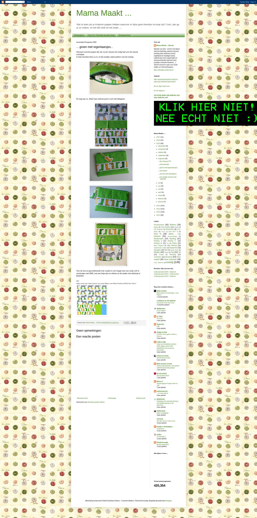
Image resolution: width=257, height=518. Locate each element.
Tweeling (172, 255)
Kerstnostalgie (172, 236)
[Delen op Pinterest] (135, 322)
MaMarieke (161, 309)
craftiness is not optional (166, 301)
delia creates (162, 291)
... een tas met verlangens (167, 174)
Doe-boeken (165, 227)
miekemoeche (162, 391)
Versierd (168, 257)
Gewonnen (170, 229)
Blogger (169, 501)
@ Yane (159, 316)
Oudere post (140, 398)
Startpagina (79, 35)
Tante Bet (160, 324)
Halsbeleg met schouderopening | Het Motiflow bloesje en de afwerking (167, 403)
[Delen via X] (130, 322)
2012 (158, 212)
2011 (158, 215)
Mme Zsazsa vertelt (164, 364)
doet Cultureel (170, 259)
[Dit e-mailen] (125, 322)
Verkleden (157, 257)
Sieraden (157, 250)
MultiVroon (161, 399)
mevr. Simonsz (159, 262)
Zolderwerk (161, 411)
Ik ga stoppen (161, 310)
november (162, 149)
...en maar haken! (162, 393)
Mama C (160, 381)
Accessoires (159, 225)
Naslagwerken (125, 35)
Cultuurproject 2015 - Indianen (165, 272)
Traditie (161, 254)
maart (160, 195)
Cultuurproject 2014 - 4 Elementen (166, 274)
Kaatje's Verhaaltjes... (165, 427)
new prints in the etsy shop (165, 303)
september (162, 155)
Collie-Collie (161, 342)
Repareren (173, 248)
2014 (158, 206)
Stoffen (157, 252)
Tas (172, 252)
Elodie (176, 227)
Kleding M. (158, 243)
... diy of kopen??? (164, 161)
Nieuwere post (82, 398)
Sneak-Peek (174, 250)
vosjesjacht (160, 428)
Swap (166, 252)
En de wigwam (159, 91)
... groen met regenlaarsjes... (168, 168)
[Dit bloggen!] (127, 322)
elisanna (160, 419)
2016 (158, 140)
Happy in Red (162, 332)
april (160, 192)
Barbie (156, 227)
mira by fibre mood (163, 375)
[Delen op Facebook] (132, 322)
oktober (161, 152)
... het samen (162, 171)
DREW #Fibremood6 (163, 358)
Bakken (173, 225)
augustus (161, 158)
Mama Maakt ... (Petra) (165, 45)
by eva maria (162, 373)
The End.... (160, 318)
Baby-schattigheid (162, 413)
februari (161, 199)
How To (157, 234)
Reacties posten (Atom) (96, 402)
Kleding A (158, 241)
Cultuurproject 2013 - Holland (164, 276)
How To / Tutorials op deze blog (101, 35)
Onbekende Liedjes (160, 248)
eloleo (159, 435)
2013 (158, 209)
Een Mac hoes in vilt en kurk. (166, 421)
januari (161, 202)
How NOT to (173, 231)
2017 (158, 137)
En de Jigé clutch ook (161, 86)
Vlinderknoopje (162, 442)
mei (159, 189)
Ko (168, 243)
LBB (158, 326)
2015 (158, 143)
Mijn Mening (172, 245)
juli (159, 183)
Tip (179, 252)
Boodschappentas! (163, 444)
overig (169, 262)
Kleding (173, 239)
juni (159, 186)
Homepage (112, 398)
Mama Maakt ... (104, 12)
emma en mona (163, 356)
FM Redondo (158, 229)
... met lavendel (163, 164)
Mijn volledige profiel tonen (164, 70)
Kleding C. (172, 241)
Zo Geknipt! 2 (161, 436)
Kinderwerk (158, 239)
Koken (174, 243)
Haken (163, 231)
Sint (166, 250)
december (162, 146)
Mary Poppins (158, 245)
